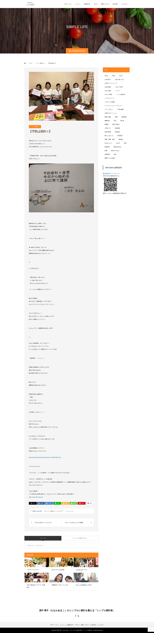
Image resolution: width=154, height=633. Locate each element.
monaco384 (39, 511)
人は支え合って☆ (81, 570)
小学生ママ (108, 128)
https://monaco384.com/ (36, 485)
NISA (113, 75)
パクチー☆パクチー (33, 570)
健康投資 (107, 120)
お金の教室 (108, 87)
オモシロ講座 (108, 94)
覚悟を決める (117, 147)
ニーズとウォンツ (110, 98)
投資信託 (117, 132)
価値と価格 (108, 117)
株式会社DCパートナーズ (111, 173)
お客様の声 (87, 4)
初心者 (122, 120)
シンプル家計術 (120, 94)
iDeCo (106, 75)
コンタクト (124, 4)
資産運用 (107, 154)
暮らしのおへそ (109, 135)
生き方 (118, 143)
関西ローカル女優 (110, 158)
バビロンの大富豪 (110, 102)
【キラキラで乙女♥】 (58, 570)
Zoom (120, 75)
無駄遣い (121, 139)
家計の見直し (116, 124)
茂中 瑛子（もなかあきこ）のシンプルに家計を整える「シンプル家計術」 (77, 610)
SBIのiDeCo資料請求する (111, 176)
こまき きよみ (43, 146)
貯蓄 (106, 150)
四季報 (106, 124)
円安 (115, 120)
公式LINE (115, 4)
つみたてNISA (119, 87)
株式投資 (119, 135)
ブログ (95, 4)
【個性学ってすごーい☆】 (59, 585)
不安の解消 (120, 109)
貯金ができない (115, 150)
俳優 (116, 117)
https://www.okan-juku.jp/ (36, 497)
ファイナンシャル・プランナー (113, 105)
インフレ (117, 90)
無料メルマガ (105, 4)
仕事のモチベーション (111, 113)
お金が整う (108, 79)
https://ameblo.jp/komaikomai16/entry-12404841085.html (45, 457)
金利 (115, 154)
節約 (125, 143)
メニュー (77, 4)
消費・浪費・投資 (110, 139)
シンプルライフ (59, 511)
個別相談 (124, 117)
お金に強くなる (119, 79)
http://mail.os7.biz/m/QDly (62, 472)
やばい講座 (108, 90)
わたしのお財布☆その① (84, 585)
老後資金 (107, 147)
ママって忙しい (109, 109)
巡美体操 (117, 128)
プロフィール (67, 4)
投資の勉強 (108, 132)
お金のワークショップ (111, 83)
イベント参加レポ (35, 126)
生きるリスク (108, 143)
